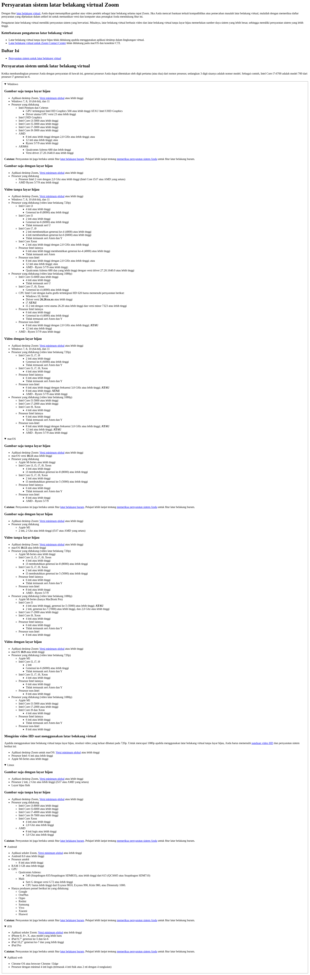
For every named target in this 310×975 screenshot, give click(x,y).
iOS (9, 926)
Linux (10, 764)
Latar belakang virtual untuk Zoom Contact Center (37, 43)
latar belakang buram (72, 158)
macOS (11, 438)
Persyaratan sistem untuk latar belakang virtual (35, 58)
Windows (12, 84)
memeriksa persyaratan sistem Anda (137, 158)
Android (12, 846)
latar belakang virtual (28, 13)
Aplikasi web (14, 957)
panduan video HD (262, 743)
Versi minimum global (51, 98)
